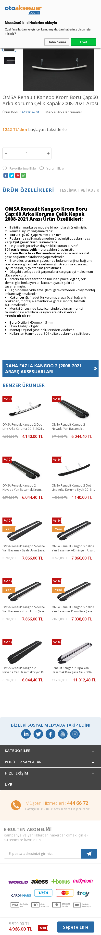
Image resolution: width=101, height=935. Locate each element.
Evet (83, 42)
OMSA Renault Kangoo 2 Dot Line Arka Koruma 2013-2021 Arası (22, 426)
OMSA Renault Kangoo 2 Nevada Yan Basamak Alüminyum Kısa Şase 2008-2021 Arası (70, 426)
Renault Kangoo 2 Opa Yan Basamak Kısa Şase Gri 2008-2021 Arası (72, 670)
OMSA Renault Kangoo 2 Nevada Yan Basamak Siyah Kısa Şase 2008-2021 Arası (24, 670)
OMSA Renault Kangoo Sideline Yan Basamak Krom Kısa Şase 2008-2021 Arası (73, 609)
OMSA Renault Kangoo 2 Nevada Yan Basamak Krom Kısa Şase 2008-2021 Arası (21, 487)
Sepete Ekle (76, 927)
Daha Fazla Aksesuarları (43, 368)
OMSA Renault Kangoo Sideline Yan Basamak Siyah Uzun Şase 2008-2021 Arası (23, 548)
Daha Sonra (57, 42)
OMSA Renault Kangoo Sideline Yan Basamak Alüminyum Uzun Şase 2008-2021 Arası (73, 548)
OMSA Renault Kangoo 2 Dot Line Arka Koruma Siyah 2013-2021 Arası (72, 487)
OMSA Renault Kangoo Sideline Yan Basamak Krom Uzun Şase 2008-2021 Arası (23, 609)
